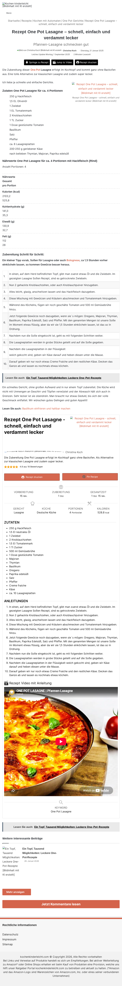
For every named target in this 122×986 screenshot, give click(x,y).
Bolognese (73, 260)
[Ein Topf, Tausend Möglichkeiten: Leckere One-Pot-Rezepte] (11, 862)
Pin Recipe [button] (92, 476)
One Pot (35, 69)
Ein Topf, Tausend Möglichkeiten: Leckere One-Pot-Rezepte (39, 853)
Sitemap (7, 944)
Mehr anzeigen (15, 892)
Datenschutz (10, 934)
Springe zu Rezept (38, 62)
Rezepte (26, 20)
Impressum (9, 939)
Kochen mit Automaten (47, 20)
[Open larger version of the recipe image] (94, 431)
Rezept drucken (88, 62)
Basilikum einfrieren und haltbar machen (46, 408)
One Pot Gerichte (73, 20)
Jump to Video (64, 62)
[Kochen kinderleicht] (17, 4)
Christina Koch (69, 50)
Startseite (13, 20)
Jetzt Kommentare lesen (61, 904)
